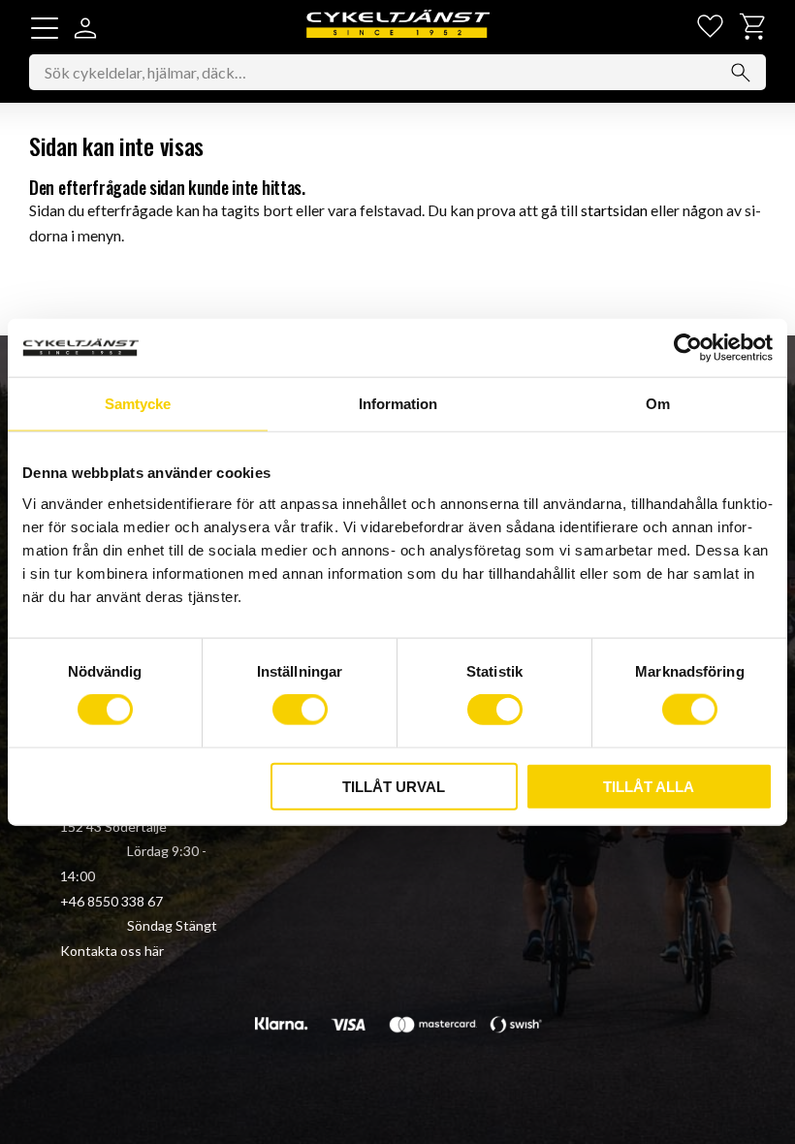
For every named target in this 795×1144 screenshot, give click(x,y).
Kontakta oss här (112, 950)
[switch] (300, 709)
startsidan (614, 210)
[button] (44, 28)
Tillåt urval (393, 786)
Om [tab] (658, 404)
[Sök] (741, 72)
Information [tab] (398, 404)
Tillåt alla (648, 786)
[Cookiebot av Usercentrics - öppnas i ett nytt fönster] (688, 348)
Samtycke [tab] (138, 404)
